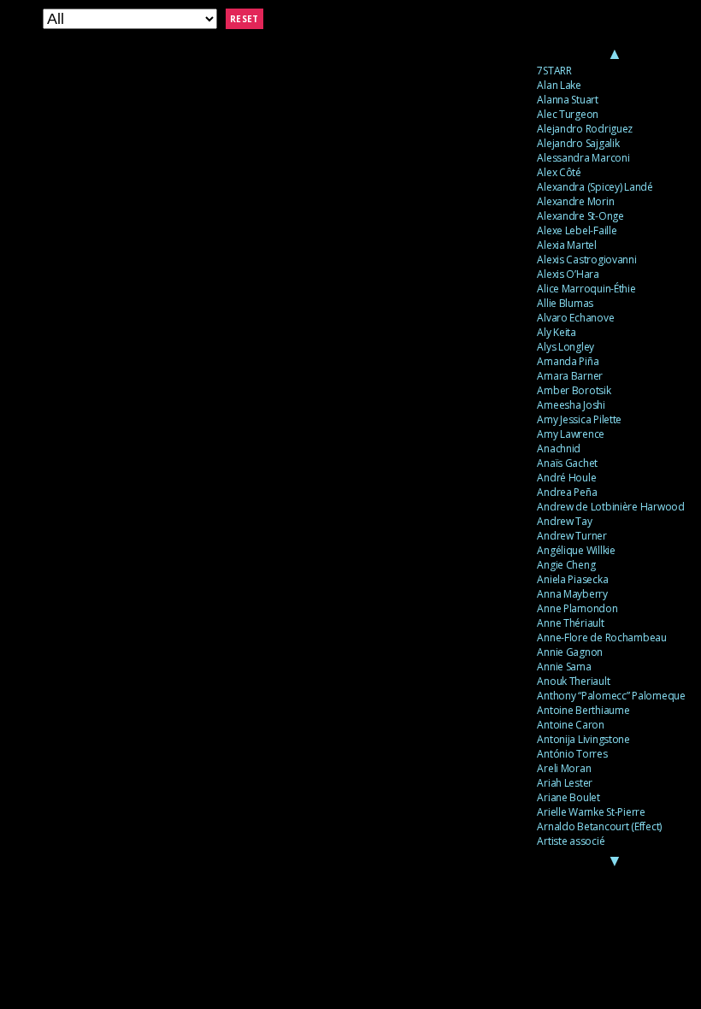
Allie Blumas (565, 303)
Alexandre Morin (575, 201)
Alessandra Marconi (583, 157)
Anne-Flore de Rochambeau (602, 637)
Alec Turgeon (567, 114)
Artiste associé (570, 841)
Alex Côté (559, 172)
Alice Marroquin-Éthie (586, 288)
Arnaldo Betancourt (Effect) (599, 826)
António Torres (572, 753)
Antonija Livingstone (583, 739)
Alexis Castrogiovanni (586, 259)
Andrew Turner (572, 535)
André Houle (566, 477)
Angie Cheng (566, 565)
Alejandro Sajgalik (578, 143)
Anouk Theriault (573, 681)
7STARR (554, 70)
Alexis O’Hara (568, 274)
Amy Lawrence (570, 434)
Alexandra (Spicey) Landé (595, 187)
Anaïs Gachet (567, 463)
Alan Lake (559, 85)
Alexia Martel (567, 245)
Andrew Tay (564, 521)
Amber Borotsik (573, 390)
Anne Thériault (570, 623)
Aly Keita (556, 332)
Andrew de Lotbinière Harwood (610, 506)
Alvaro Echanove (575, 317)
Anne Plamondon (577, 608)
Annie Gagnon (570, 652)
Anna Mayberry (572, 594)
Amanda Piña (567, 361)
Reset (244, 19)
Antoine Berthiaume (583, 710)
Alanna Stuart (567, 99)
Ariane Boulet (568, 797)
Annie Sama (564, 666)
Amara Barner (570, 376)
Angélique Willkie (576, 550)
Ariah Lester (564, 783)
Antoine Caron (570, 724)
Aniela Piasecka (572, 579)
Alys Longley (565, 346)
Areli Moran (564, 768)
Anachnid (558, 448)
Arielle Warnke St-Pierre (591, 812)
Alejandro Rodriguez (585, 128)
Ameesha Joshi (571, 405)
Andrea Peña (567, 492)
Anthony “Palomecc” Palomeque (611, 695)
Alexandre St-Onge (580, 216)
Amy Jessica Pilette (579, 419)
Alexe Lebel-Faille (576, 230)
